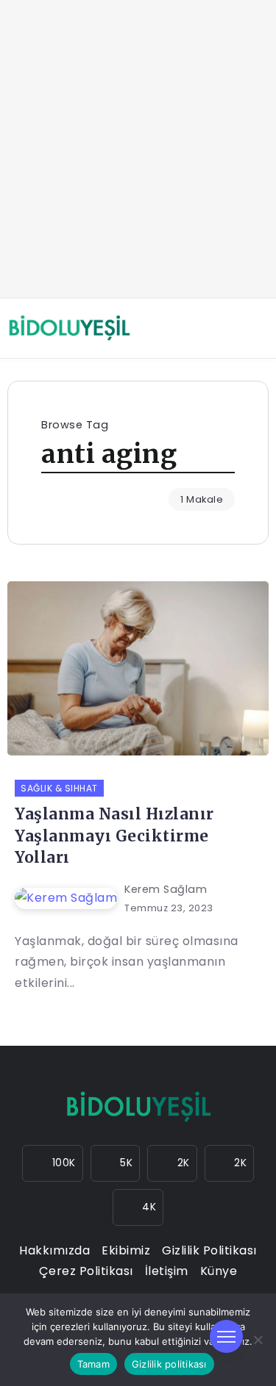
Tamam (93, 1364)
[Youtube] (229, 1163)
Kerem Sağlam (165, 889)
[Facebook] (115, 1163)
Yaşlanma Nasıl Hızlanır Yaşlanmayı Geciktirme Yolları (114, 835)
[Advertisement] (138, 149)
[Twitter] (172, 1163)
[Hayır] (257, 1339)
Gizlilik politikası (169, 1364)
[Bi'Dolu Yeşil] (69, 327)
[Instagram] (52, 1163)
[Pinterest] (138, 1207)
